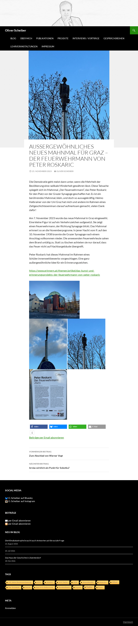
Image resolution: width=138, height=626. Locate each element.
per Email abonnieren (19, 520)
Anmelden (10, 608)
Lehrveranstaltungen (24, 46)
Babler (89, 587)
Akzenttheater (88, 582)
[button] (39, 427)
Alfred (114, 582)
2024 (39, 582)
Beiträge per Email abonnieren (46, 437)
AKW (75, 582)
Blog (13, 38)
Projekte (63, 38)
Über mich (26, 38)
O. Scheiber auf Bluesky (20, 497)
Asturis (27, 587)
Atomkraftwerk (64, 587)
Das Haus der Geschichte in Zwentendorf (23, 557)
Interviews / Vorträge (86, 38)
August (78, 587)
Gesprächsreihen (114, 38)
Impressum (48, 46)
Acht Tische (63, 582)
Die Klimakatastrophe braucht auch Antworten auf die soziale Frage (34, 540)
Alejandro (103, 582)
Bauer (100, 587)
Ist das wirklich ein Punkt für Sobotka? (49, 465)
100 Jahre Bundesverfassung (19, 582)
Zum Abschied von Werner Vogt (46, 453)
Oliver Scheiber (15, 30)
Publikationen (45, 38)
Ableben (49, 582)
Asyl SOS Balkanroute (44, 587)
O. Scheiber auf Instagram (21, 501)
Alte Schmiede (14, 587)
